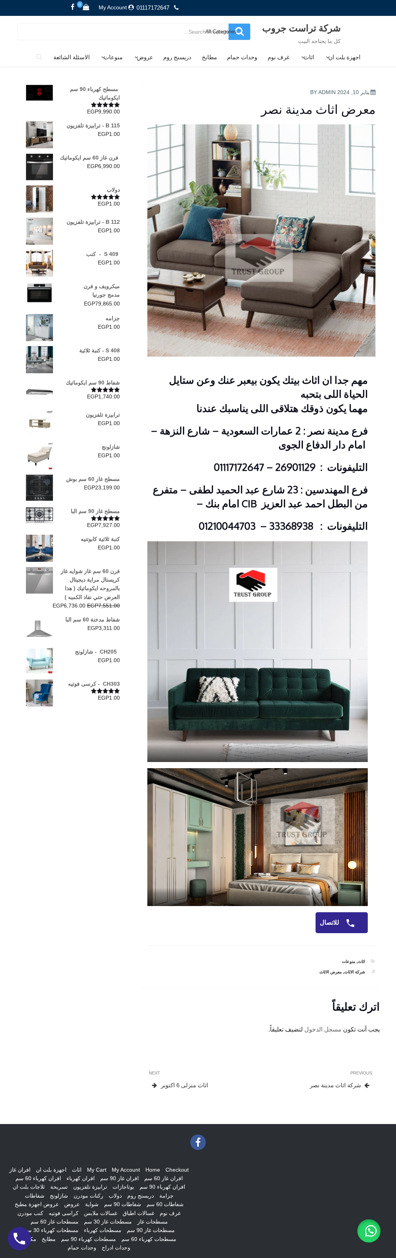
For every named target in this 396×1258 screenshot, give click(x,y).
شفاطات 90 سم (122, 1204)
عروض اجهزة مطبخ (37, 1204)
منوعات (113, 57)
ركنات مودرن (88, 1196)
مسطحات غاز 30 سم (108, 1222)
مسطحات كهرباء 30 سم (51, 1230)
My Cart (96, 1170)
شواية (92, 1204)
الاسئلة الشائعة (71, 57)
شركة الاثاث (354, 972)
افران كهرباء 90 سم (162, 1187)
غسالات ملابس (100, 1213)
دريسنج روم (177, 57)
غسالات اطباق (138, 1213)
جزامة (166, 1196)
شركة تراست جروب (301, 28)
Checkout (177, 1170)
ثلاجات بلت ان (29, 1187)
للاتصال (330, 922)
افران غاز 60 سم (163, 1178)
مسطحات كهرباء (102, 1230)
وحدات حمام (242, 57)
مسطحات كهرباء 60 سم (148, 1239)
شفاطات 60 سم (165, 1204)
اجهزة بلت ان (344, 57)
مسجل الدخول (322, 1029)
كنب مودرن (30, 1213)
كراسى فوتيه (64, 1213)
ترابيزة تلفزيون (90, 1187)
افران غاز (20, 1170)
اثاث (309, 57)
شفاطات (34, 1196)
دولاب (115, 1196)
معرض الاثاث (330, 972)
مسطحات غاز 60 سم (55, 1222)
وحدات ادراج (116, 1247)
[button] (369, 1231)
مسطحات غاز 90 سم (151, 1230)
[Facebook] (72, 7)
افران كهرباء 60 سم (38, 1178)
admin (327, 92)
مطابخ (209, 57)
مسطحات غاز (152, 1222)
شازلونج (59, 1196)
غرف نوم (279, 57)
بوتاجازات (123, 1187)
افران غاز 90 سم (119, 1178)
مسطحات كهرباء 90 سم (88, 1239)
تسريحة (59, 1187)
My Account (113, 7)
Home (152, 1170)
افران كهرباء (81, 1178)
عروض (145, 57)
